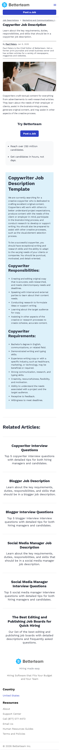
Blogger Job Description (29, 481)
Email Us (8, 723)
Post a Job (29, 12)
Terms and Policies (14, 733)
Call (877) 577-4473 (14, 718)
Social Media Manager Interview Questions (29, 584)
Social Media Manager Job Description (30, 545)
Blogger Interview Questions (29, 512)
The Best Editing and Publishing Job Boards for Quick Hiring (29, 621)
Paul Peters (11, 44)
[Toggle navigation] (55, 5)
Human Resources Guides (18, 728)
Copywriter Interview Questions (30, 448)
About (6, 708)
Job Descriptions (11, 20)
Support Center (12, 713)
